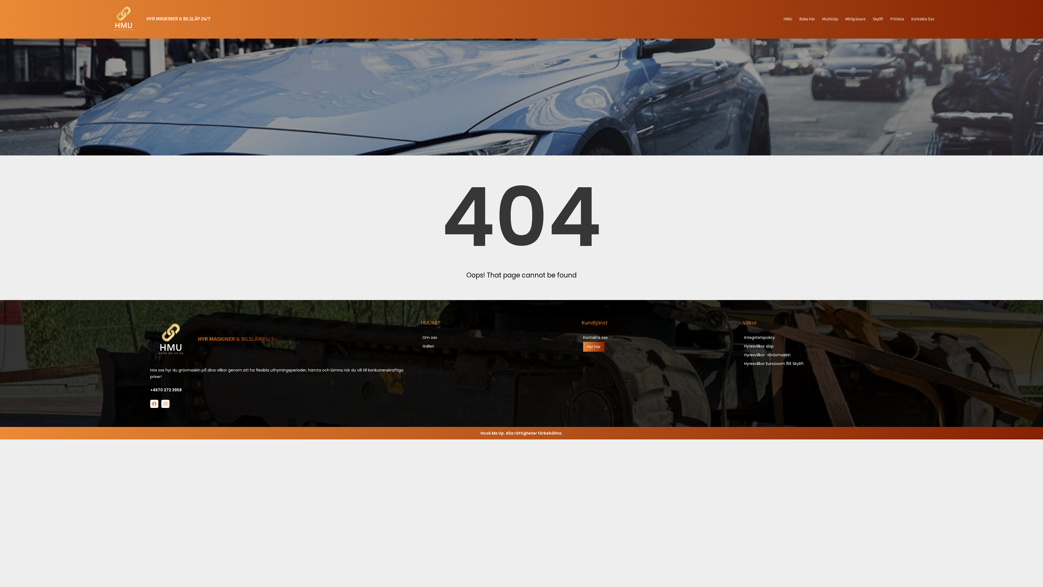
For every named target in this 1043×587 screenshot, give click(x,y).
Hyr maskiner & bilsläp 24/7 (236, 339)
